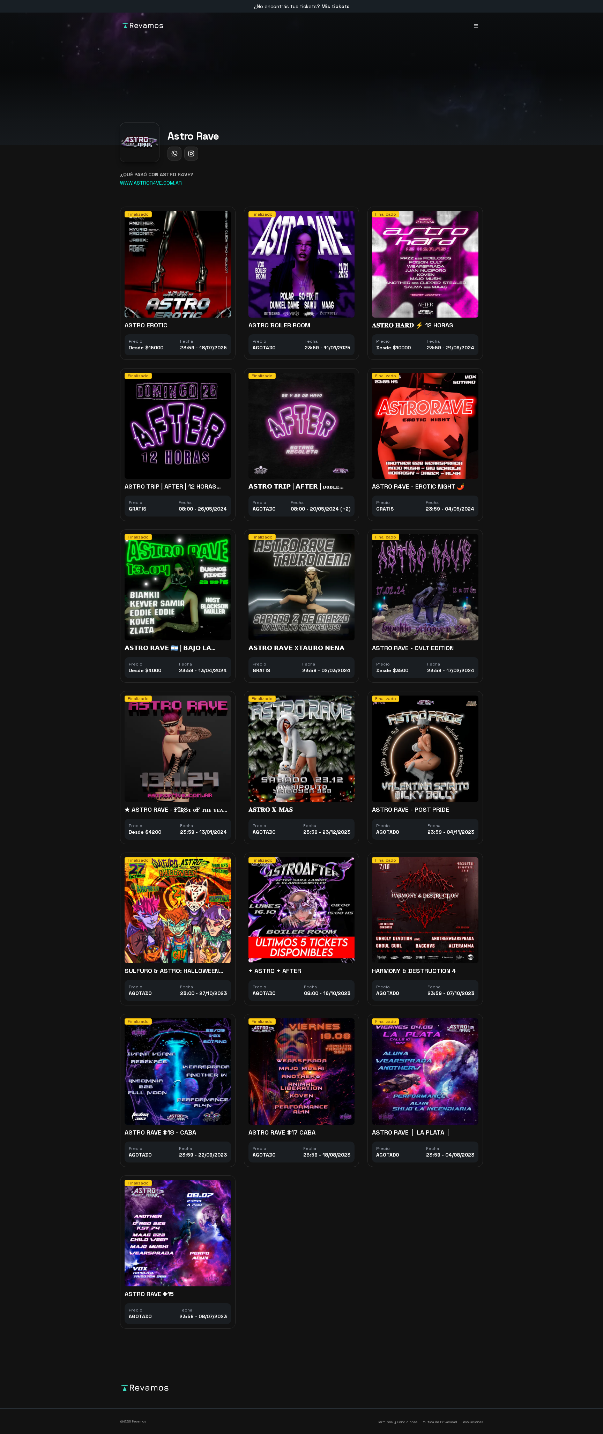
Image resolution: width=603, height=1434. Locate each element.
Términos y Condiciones (397, 1422)
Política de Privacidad (439, 1422)
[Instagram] (191, 154)
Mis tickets (335, 6)
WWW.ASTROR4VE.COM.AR (151, 183)
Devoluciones (472, 1422)
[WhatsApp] (174, 154)
